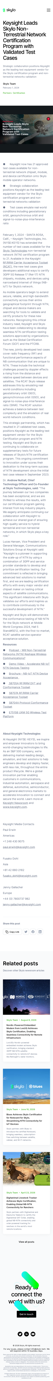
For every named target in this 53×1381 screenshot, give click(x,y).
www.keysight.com (15, 806)
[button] (48, 10)
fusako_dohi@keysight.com (20, 875)
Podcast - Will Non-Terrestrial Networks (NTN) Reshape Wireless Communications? (24, 654)
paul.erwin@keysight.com (19, 847)
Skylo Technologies (15, 250)
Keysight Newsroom (15, 802)
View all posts (26, 1241)
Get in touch (26, 1314)
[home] (9, 10)
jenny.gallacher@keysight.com (22, 904)
